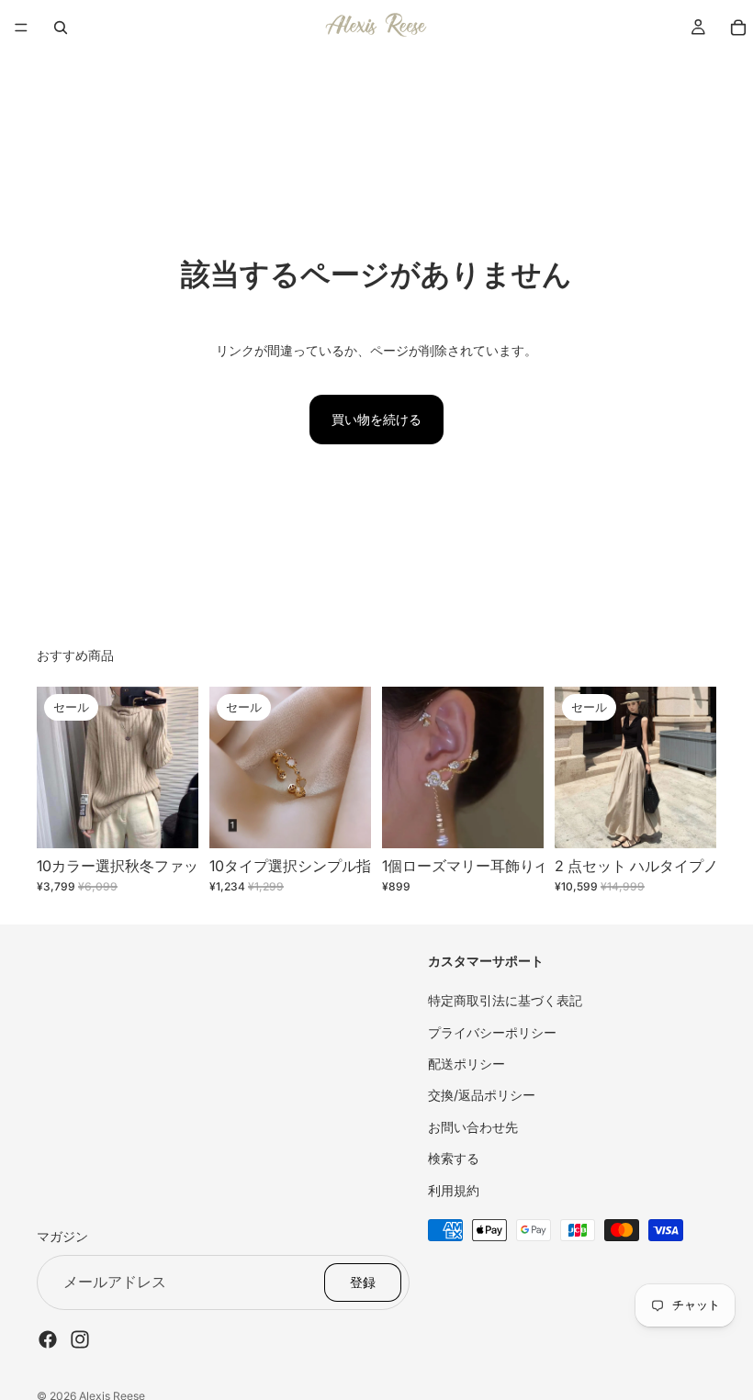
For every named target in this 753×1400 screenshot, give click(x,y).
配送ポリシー (466, 1063)
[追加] (515, 820)
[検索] (60, 27)
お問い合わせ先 (473, 1126)
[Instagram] (80, 1338)
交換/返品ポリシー (481, 1095)
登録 (363, 1281)
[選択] (169, 820)
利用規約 (453, 1189)
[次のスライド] (178, 767)
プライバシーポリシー (492, 1031)
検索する (453, 1158)
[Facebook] (48, 1338)
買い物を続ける (376, 419)
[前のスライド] (57, 767)
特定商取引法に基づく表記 (505, 1000)
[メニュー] (21, 27)
